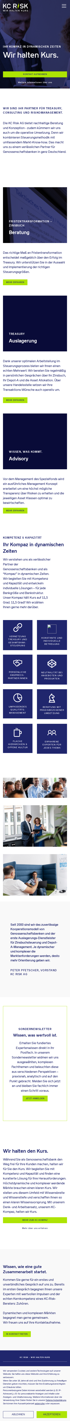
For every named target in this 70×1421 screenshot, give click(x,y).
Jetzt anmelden (35, 1098)
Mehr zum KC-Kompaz (35, 1220)
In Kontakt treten (17, 1334)
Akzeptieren (51, 1414)
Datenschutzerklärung (56, 1400)
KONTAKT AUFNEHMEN (35, 74)
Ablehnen (18, 1414)
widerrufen (40, 1403)
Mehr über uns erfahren (35, 1228)
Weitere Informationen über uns (35, 82)
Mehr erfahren (15, 282)
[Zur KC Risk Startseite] (15, 7)
